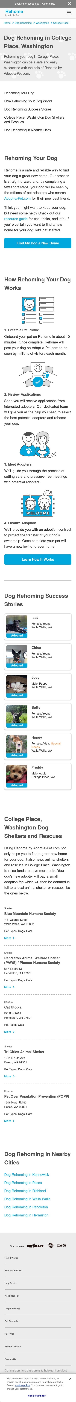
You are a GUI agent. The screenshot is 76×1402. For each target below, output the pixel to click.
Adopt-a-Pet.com (17, 198)
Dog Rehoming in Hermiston (26, 1214)
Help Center (11, 1283)
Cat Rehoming (12, 1321)
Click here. (48, 3)
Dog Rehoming (23, 22)
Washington (42, 22)
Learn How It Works (38, 559)
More (7, 938)
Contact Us (10, 1359)
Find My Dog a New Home (38, 242)
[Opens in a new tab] (36, 1245)
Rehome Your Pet (13, 1270)
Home (7, 22)
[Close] (70, 1379)
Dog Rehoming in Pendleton (26, 1206)
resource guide (16, 218)
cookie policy (22, 1385)
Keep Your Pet (12, 1295)
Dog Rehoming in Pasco (23, 1182)
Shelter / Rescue (13, 1346)
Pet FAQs (9, 1333)
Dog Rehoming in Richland (25, 1190)
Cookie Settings (37, 1395)
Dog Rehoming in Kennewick (26, 1174)
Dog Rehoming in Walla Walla (27, 1198)
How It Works (11, 1257)
